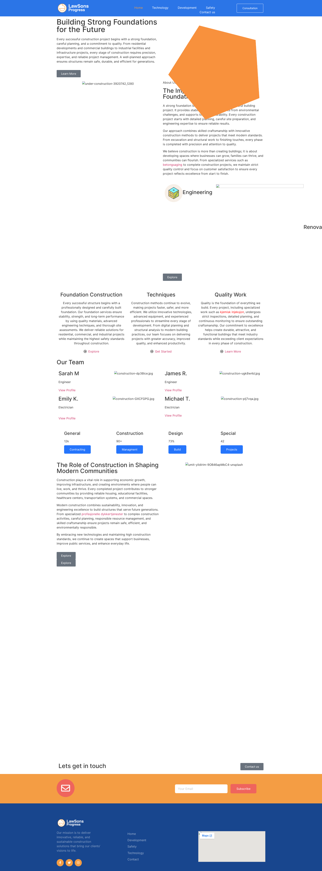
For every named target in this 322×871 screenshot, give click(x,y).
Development (187, 7)
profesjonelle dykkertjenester (102, 514)
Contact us (207, 12)
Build (177, 449)
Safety (210, 7)
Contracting (77, 449)
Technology (160, 7)
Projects (231, 449)
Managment (129, 449)
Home (138, 7)
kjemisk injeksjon (232, 312)
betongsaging (172, 164)
